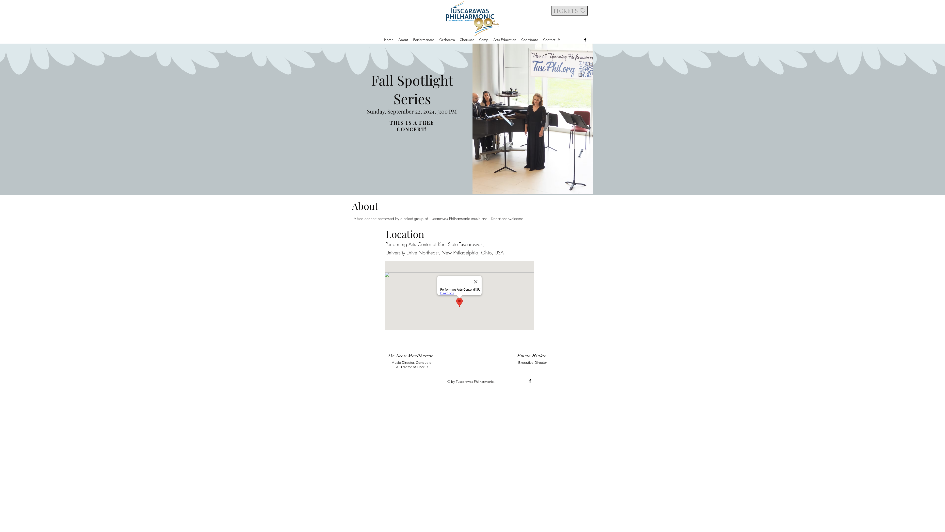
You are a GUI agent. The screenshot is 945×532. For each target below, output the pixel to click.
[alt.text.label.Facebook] (585, 39)
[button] (403, 39)
